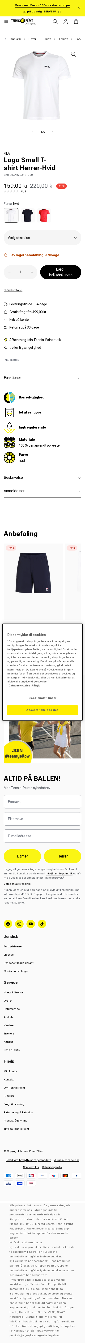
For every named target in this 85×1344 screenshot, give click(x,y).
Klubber (8, 1041)
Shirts (47, 39)
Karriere (8, 1025)
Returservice (12, 1009)
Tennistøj (15, 39)
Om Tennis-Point (14, 1087)
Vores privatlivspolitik (17, 883)
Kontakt (9, 1079)
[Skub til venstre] (32, 132)
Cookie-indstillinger (16, 971)
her (65, 677)
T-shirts (63, 39)
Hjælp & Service (13, 992)
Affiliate (8, 1017)
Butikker (9, 1096)
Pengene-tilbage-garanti (19, 963)
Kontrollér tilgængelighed (22, 347)
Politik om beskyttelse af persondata (28, 1160)
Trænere (9, 1033)
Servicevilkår (31, 1167)
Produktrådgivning (15, 1120)
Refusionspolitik (52, 1167)
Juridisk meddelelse (66, 1160)
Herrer (32, 39)
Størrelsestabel (13, 290)
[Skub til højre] (53, 132)
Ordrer (8, 1000)
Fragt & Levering (14, 1104)
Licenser (9, 954)
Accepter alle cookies (42, 710)
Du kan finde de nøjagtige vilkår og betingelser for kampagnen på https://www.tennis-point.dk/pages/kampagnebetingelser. (42, 1331)
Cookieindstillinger (42, 698)
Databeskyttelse (19, 685)
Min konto (10, 1071)
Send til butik (12, 1050)
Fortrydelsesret (13, 946)
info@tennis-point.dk (59, 873)
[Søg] (55, 21)
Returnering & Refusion (18, 1112)
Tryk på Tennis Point (16, 1128)
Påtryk (35, 685)
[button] (6, 21)
